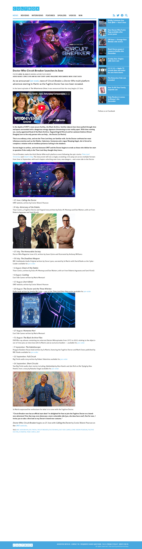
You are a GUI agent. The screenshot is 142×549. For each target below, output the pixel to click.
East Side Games (65, 430)
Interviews (37, 15)
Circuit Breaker (42, 430)
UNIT (38, 432)
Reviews (25, 15)
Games (48, 76)
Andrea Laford (36, 74)
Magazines (54, 76)
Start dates (77, 76)
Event (43, 76)
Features (50, 15)
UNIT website (21, 425)
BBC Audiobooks (23, 430)
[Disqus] (54, 462)
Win (80, 15)
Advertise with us (63, 544)
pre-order (31, 263)
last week (34, 80)
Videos (72, 15)
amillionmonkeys (122, 546)
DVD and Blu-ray (34, 76)
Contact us (75, 544)
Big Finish (32, 430)
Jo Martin (22, 432)
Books (20, 76)
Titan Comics (31, 432)
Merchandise (63, 76)
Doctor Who (53, 430)
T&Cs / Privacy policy (110, 544)
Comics (25, 76)
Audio (15, 76)
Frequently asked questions (90, 544)
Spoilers (61, 15)
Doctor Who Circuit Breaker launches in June (113, 23)
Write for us (123, 544)
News (15, 15)
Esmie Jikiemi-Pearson (79, 430)
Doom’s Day (28, 157)
